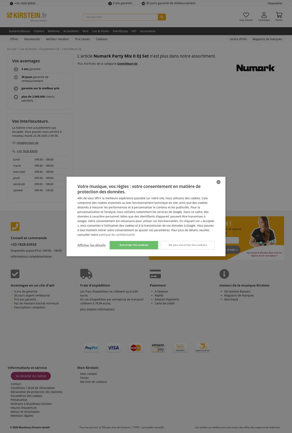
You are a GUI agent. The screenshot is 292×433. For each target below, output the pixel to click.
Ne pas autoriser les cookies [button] (188, 245)
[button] (91, 245)
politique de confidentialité (117, 235)
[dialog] (146, 216)
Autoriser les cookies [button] (134, 245)
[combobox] (218, 182)
